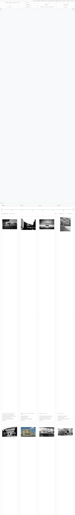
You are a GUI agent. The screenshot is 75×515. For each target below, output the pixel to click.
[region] (37, 106)
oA (9, 4)
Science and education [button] (24, 417)
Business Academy (60, 413)
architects (28, 4)
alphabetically (70, 213)
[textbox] (9, 205)
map (73, 9)
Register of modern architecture (12, 2)
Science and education (5, 213)
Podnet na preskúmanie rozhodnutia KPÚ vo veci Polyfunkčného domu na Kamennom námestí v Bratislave (36, 0)
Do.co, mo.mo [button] (48, 417)
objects (46, 4)
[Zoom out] (1, 10)
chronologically (61, 213)
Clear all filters (12, 213)
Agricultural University (43, 413)
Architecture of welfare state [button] (7, 417)
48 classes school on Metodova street (8, 413)
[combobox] (37, 2)
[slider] (1, 209)
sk (56, 2)
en (68, 2)
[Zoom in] (1, 9)
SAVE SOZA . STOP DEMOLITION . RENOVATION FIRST (61, 0)
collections (66, 4)
